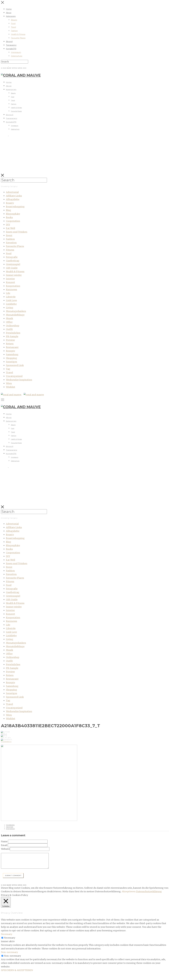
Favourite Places (18, 38)
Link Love (11, 300)
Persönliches (13, 332)
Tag (8, 368)
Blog (8, 210)
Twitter (9, 827)
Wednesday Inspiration (19, 379)
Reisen (10, 343)
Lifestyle (11, 296)
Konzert (10, 282)
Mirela (4, 734)
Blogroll (9, 41)
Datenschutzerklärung (149, 891)
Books (9, 217)
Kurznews (11, 289)
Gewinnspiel (13, 264)
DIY (8, 224)
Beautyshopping (15, 206)
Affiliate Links (14, 195)
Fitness (10, 249)
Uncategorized (14, 376)
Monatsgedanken (16, 311)
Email (4, 845)
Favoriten (11, 242)
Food (13, 23)
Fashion (14, 31)
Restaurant (12, 347)
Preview (10, 340)
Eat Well (10, 228)
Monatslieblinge (15, 314)
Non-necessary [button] (9, 952)
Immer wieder (14, 275)
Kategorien (11, 16)
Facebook (10, 825)
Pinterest (10, 829)
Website (5, 848)
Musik (9, 318)
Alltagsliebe (12, 199)
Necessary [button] (6, 934)
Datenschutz (16, 56)
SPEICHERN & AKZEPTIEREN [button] (17, 970)
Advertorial (12, 192)
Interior (10, 278)
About (8, 13)
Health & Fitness (18, 34)
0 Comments (6, 742)
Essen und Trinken (16, 231)
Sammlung (12, 354)
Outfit (9, 329)
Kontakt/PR (11, 49)
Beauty (14, 20)
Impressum (16, 52)
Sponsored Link (15, 365)
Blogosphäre (13, 213)
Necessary (9, 937)
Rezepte (10, 350)
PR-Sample (12, 336)
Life (8, 293)
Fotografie (12, 257)
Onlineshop (12, 325)
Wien (9, 383)
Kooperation (13, 285)
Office (9, 322)
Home (9, 9)
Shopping (11, 358)
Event (9, 235)
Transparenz (11, 45)
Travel (13, 27)
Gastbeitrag (12, 260)
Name (4, 841)
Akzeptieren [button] (129, 891)
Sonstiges (11, 361)
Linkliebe (11, 304)
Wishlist (10, 386)
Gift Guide (12, 267)
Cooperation (13, 221)
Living (9, 307)
